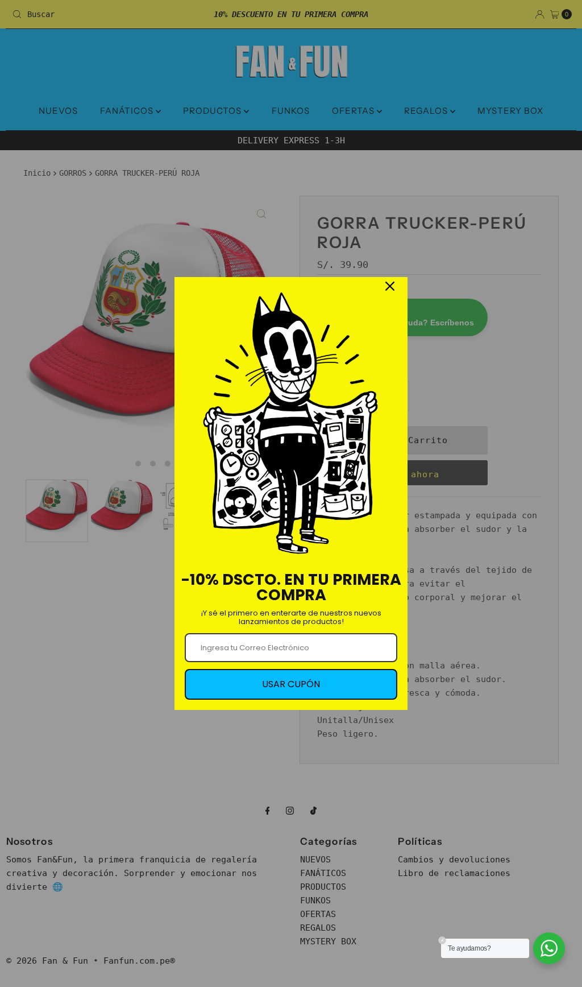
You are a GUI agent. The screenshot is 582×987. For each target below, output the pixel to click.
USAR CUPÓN (291, 684)
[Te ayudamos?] (549, 948)
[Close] (390, 286)
